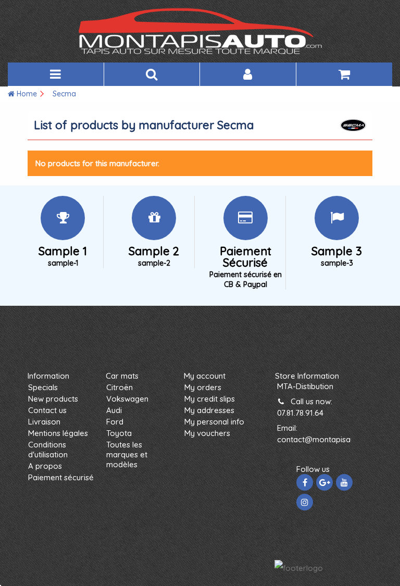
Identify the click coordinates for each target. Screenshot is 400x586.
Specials (43, 387)
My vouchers (207, 433)
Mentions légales (58, 433)
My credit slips (209, 399)
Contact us (47, 410)
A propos (45, 466)
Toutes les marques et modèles (126, 454)
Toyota (119, 433)
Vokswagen (127, 399)
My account (205, 376)
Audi (114, 410)
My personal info (214, 422)
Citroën (119, 387)
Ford (114, 422)
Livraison (44, 422)
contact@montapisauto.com (328, 439)
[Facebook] (304, 482)
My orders (202, 387)
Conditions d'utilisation (48, 449)
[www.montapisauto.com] (200, 31)
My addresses (209, 410)
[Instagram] (304, 502)
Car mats (122, 376)
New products (53, 399)
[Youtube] (344, 482)
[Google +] (324, 482)
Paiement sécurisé (61, 477)
